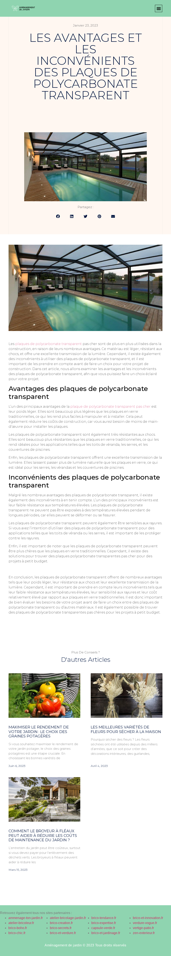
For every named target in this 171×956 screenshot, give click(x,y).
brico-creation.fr (61, 923)
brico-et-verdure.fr (63, 933)
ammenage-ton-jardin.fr (25, 918)
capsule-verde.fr (103, 928)
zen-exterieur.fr (144, 933)
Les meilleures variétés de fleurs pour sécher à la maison (126, 729)
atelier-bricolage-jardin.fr (68, 918)
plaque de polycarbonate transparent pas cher (110, 407)
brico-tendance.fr (103, 918)
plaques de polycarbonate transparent (48, 344)
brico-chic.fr (16, 933)
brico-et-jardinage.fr (105, 933)
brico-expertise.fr (103, 923)
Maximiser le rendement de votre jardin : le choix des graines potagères (39, 731)
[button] (158, 8)
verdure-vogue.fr (145, 923)
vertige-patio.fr (143, 928)
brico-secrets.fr (61, 928)
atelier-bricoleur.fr (21, 923)
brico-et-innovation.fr (148, 918)
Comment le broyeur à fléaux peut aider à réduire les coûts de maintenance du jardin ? (43, 835)
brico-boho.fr (17, 928)
